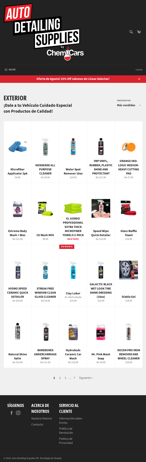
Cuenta (139, 69)
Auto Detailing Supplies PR (25, 458)
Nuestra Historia (41, 418)
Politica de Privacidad (66, 441)
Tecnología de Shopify (51, 458)
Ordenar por (124, 100)
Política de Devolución (66, 431)
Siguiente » (86, 378)
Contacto (37, 424)
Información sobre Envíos (70, 420)
